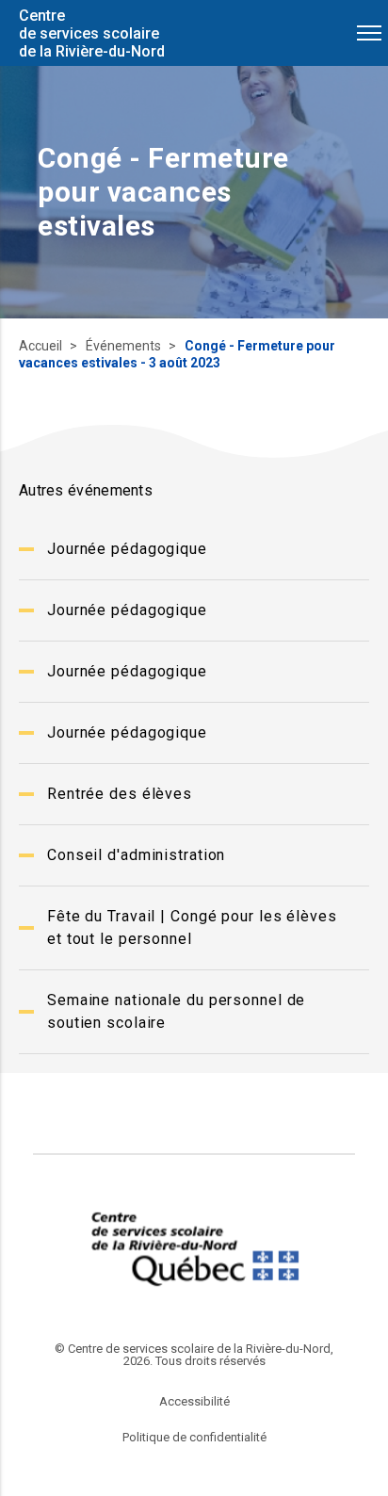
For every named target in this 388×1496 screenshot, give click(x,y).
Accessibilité (194, 1401)
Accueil (42, 345)
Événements (125, 345)
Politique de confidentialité (194, 1437)
